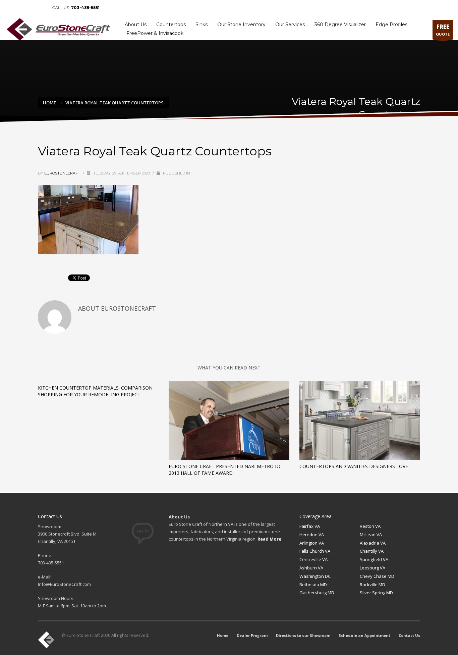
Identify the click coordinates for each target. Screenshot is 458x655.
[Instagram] (40, 8)
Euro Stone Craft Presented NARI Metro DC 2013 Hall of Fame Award (225, 469)
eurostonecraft (62, 173)
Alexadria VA (373, 543)
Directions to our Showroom (344, 7)
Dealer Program (299, 7)
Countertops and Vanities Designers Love (353, 466)
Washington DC (315, 576)
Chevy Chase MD (377, 576)
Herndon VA (311, 535)
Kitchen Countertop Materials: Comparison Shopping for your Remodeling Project (95, 391)
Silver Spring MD (376, 593)
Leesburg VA (372, 568)
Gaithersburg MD (316, 593)
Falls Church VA (314, 551)
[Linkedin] (20, 8)
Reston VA (370, 526)
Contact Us (440, 7)
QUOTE (443, 30)
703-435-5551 (85, 7)
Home (273, 7)
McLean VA (371, 535)
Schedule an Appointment (399, 7)
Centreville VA (313, 559)
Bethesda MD (313, 585)
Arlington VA (311, 543)
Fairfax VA (309, 526)
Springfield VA (374, 559)
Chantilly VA (372, 551)
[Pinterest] (30, 8)
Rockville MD (372, 585)
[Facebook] (10, 8)
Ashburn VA (311, 568)
